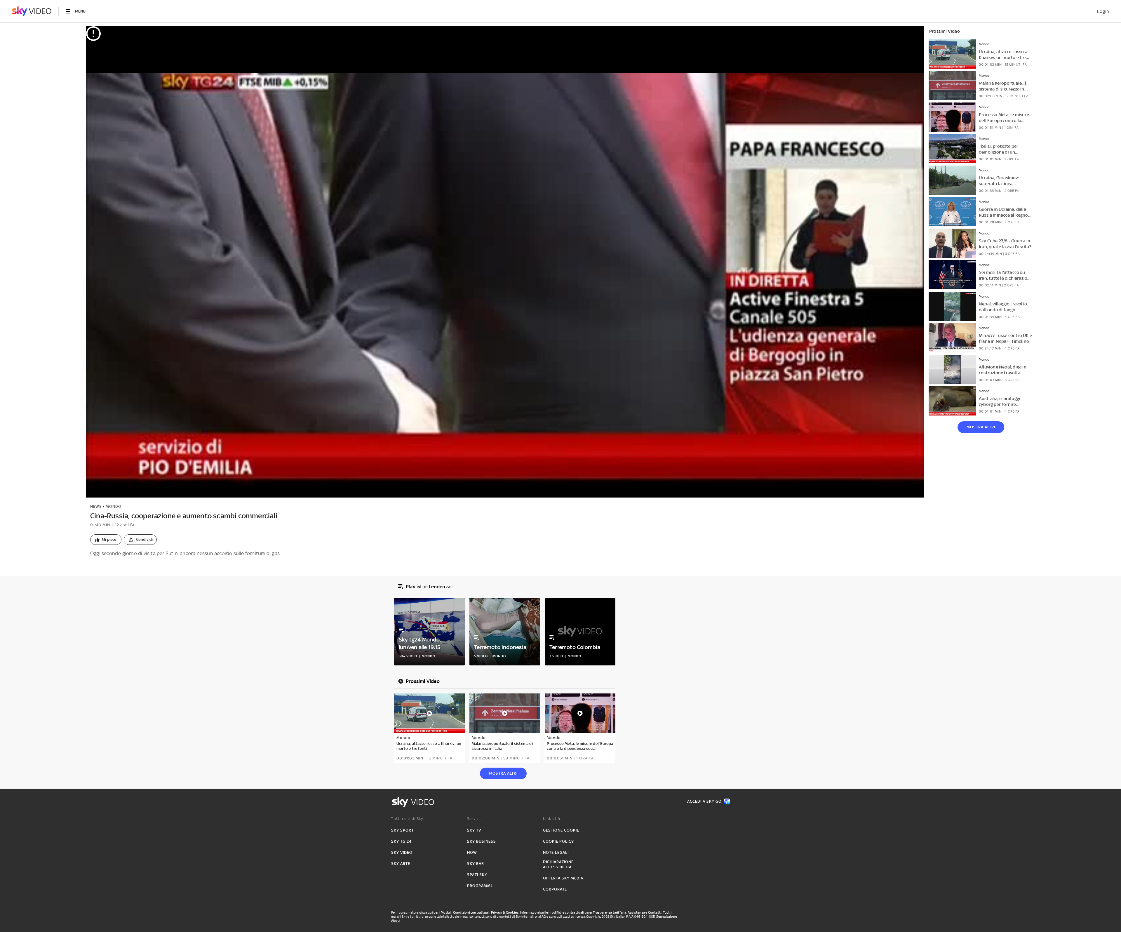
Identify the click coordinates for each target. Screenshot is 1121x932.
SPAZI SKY (477, 874)
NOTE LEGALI (556, 852)
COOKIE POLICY (558, 841)
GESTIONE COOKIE (561, 830)
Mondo (113, 506)
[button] (105, 539)
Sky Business (481, 841)
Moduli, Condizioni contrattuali (465, 912)
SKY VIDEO (401, 852)
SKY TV (474, 830)
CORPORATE (555, 889)
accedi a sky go (704, 801)
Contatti (655, 912)
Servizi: (474, 818)
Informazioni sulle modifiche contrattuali (552, 912)
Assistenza (636, 912)
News (96, 506)
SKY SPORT (402, 830)
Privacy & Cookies (504, 912)
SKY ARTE (400, 863)
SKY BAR (475, 863)
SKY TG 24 (401, 841)
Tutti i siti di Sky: (407, 818)
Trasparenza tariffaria (609, 912)
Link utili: (552, 818)
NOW (472, 852)
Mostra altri (981, 427)
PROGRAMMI (479, 886)
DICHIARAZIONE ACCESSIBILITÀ (558, 864)
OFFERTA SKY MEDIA (563, 878)
